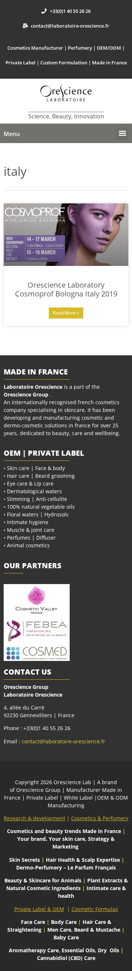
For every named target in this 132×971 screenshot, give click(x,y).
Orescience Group (26, 394)
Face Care (34, 921)
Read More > (66, 313)
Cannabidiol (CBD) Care (66, 957)
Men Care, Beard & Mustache (83, 929)
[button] (122, 133)
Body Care (64, 921)
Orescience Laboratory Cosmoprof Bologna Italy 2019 (66, 289)
